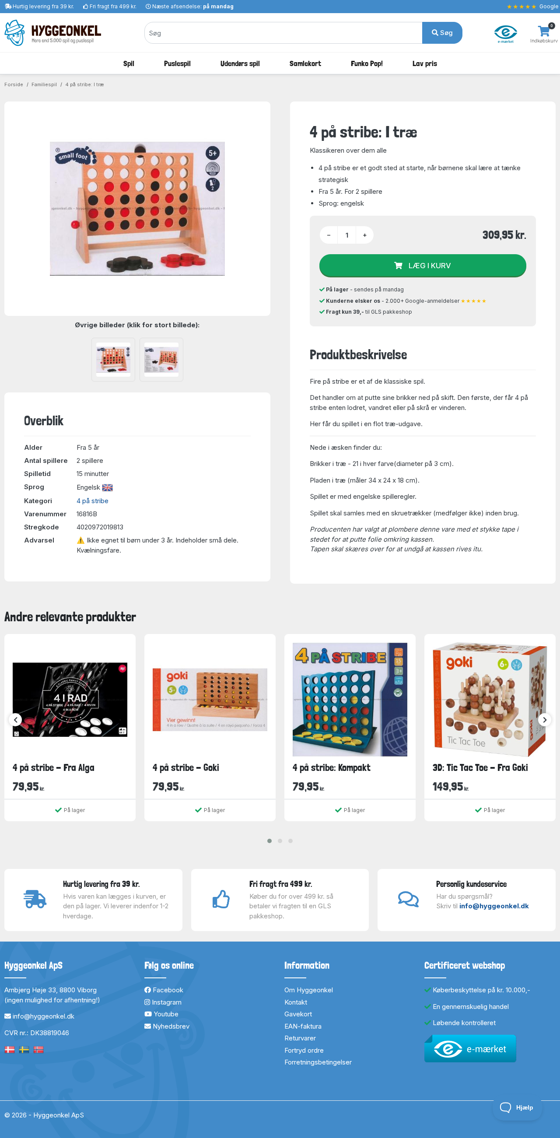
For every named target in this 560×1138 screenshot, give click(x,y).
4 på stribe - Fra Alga (53, 767)
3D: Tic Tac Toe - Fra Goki (480, 767)
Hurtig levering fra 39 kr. (43, 6)
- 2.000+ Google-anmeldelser (406, 301)
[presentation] (15, 719)
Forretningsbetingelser (318, 1062)
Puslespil (177, 63)
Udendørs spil (240, 63)
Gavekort (298, 1014)
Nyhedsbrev (170, 1026)
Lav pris (425, 63)
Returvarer (300, 1038)
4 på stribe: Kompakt (332, 767)
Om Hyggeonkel (308, 990)
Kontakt (295, 1002)
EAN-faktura (303, 1026)
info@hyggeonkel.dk (494, 906)
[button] (269, 841)
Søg (445, 32)
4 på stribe (92, 501)
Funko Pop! (367, 63)
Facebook (167, 990)
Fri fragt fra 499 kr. (113, 6)
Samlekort (305, 63)
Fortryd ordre (304, 1050)
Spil (128, 63)
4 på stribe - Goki (186, 767)
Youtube (165, 1014)
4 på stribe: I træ (84, 84)
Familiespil (44, 84)
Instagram (166, 1002)
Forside (13, 84)
